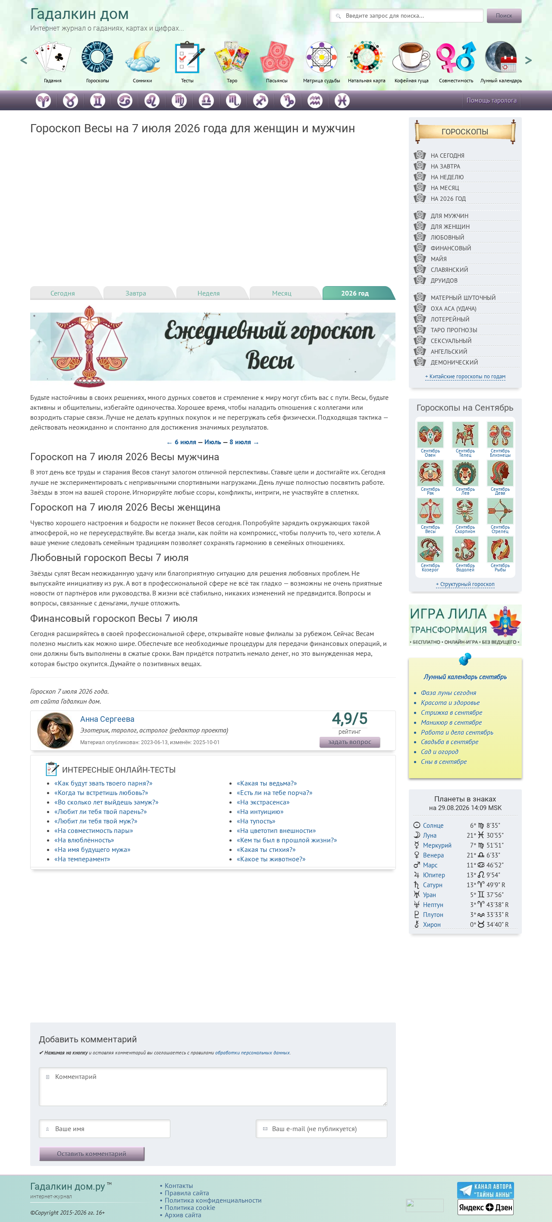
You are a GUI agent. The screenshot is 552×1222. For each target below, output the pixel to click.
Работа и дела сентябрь (457, 732)
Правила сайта (187, 1192)
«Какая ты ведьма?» (267, 783)
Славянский (449, 270)
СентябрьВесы (430, 529)
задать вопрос (349, 741)
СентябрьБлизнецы (500, 453)
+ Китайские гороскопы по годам (465, 376)
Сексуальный (451, 341)
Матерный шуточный (463, 298)
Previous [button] (23, 56)
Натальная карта (367, 80)
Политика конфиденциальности (213, 1200)
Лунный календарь (501, 80)
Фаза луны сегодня (448, 692)
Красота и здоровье (450, 702)
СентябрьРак (430, 491)
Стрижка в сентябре (451, 712)
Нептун (433, 905)
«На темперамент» (82, 858)
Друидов (444, 280)
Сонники (142, 80)
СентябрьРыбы (500, 567)
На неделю (447, 177)
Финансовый (451, 248)
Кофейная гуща (412, 80)
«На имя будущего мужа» (92, 849)
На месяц (445, 188)
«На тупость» (256, 821)
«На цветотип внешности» (276, 830)
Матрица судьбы (321, 80)
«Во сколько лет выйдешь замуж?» (106, 802)
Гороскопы (97, 80)
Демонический (454, 362)
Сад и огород (439, 751)
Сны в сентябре (444, 761)
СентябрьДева (500, 491)
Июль (212, 441)
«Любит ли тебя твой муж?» (96, 821)
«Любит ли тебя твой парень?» (100, 811)
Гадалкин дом (79, 14)
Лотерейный (450, 319)
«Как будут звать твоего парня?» (103, 783)
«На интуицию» (260, 811)
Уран (429, 895)
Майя (439, 259)
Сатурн (432, 885)
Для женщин (450, 227)
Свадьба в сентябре (449, 741)
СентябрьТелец (465, 453)
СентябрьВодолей (465, 567)
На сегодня (447, 155)
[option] (52, 67)
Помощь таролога (492, 100)
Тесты (187, 80)
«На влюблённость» (84, 839)
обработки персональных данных (252, 1052)
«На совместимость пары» (93, 830)
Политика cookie (190, 1207)
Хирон (432, 924)
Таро (232, 80)
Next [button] (528, 56)
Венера (433, 855)
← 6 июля (181, 441)
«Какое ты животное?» (271, 858)
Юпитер (434, 875)
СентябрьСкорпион (465, 529)
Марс (430, 865)
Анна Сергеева (107, 718)
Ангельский (449, 351)
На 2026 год (448, 199)
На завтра (445, 166)
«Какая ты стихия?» (266, 849)
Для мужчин (449, 216)
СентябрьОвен (430, 453)
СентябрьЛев (465, 491)
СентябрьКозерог (430, 567)
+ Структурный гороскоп (465, 584)
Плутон (433, 914)
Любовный (447, 237)
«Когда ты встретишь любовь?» (101, 792)
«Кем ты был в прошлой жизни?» (287, 839)
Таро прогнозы (454, 330)
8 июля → (244, 441)
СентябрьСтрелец (500, 529)
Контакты (179, 1185)
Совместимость (456, 80)
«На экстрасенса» (263, 802)
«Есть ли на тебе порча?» (275, 792)
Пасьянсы (277, 80)
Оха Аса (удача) (454, 308)
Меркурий (437, 845)
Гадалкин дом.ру (67, 1186)
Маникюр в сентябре (451, 722)
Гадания (53, 80)
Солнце (433, 825)
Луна (429, 835)
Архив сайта (183, 1214)
